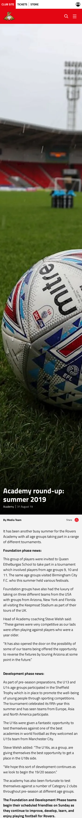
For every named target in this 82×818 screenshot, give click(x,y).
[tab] (8, 4)
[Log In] (78, 4)
